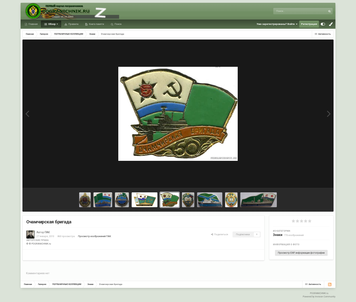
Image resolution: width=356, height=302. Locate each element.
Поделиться (220, 234)
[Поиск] (329, 11)
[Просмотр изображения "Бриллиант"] (258, 199)
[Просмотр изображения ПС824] (209, 199)
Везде (318, 11)
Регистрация (309, 24)
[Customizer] (323, 24)
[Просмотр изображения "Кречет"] (102, 199)
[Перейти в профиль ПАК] (30, 234)
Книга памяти (96, 24)
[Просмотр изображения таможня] (85, 199)
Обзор (52, 24)
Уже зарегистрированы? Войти (276, 24)
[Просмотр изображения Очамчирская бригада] (169, 199)
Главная (33, 24)
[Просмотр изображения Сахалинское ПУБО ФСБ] (231, 199)
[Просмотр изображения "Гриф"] (122, 199)
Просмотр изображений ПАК (94, 236)
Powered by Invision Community (319, 296)
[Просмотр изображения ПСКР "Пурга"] (145, 199)
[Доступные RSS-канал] (329, 284)
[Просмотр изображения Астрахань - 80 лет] (188, 199)
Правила (73, 24)
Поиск (118, 24)
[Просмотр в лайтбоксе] (178, 114)
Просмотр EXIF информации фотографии (301, 252)
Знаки (277, 235)
